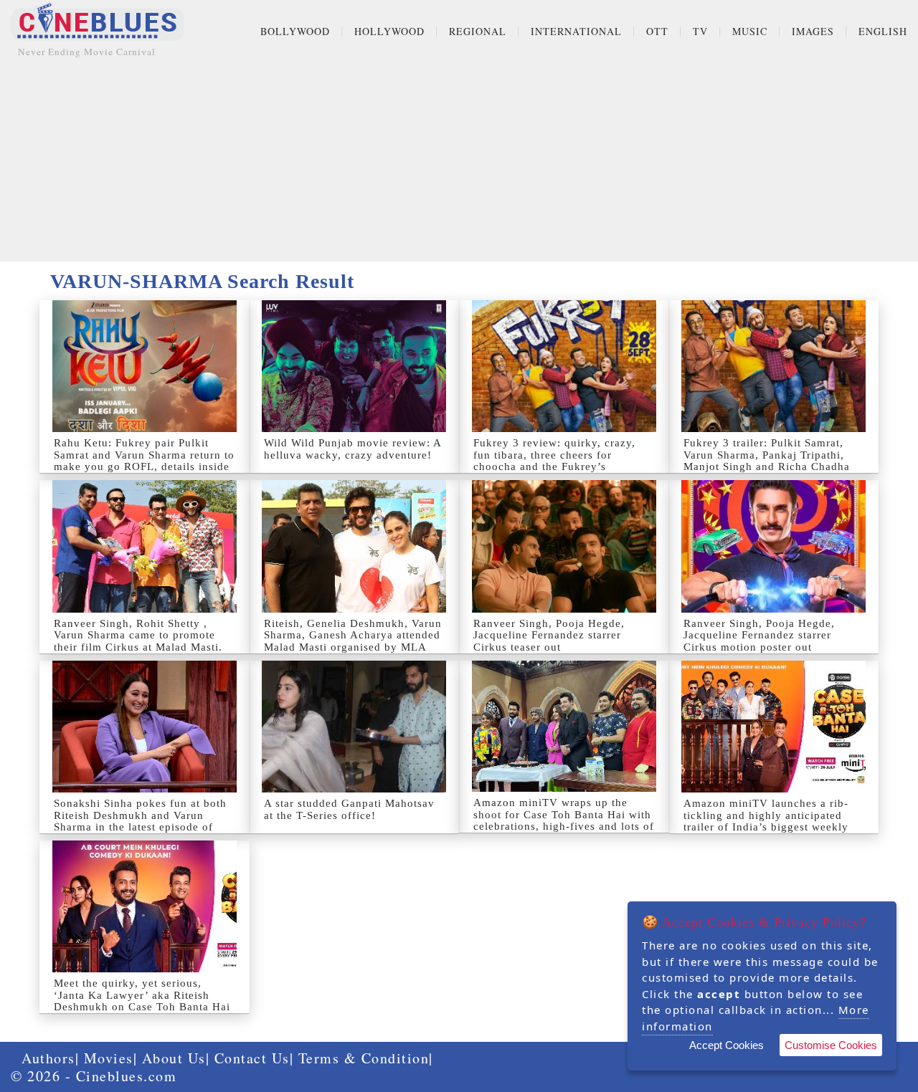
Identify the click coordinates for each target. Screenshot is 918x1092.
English (882, 31)
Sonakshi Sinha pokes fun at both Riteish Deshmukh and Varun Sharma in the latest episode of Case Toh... (140, 821)
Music (749, 31)
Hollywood (389, 31)
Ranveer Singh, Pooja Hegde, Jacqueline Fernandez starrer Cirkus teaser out (549, 635)
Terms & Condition (364, 1058)
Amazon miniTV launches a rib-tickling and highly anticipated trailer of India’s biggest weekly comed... (765, 821)
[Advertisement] (459, 161)
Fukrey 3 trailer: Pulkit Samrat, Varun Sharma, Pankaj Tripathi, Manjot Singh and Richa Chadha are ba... (766, 460)
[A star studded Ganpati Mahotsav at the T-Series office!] (354, 726)
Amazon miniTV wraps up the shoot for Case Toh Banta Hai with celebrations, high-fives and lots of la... (563, 820)
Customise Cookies (831, 1045)
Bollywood (295, 31)
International (576, 31)
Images (813, 31)
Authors (48, 1058)
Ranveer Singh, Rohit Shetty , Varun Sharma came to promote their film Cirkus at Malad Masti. (138, 635)
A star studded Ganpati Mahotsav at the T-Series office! (349, 809)
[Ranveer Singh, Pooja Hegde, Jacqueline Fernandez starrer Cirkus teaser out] (564, 546)
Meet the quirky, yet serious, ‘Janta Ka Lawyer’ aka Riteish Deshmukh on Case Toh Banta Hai (142, 994)
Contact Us (252, 1058)
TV (700, 31)
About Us (174, 1058)
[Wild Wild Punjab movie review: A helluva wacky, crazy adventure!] (354, 366)
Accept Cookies (726, 1045)
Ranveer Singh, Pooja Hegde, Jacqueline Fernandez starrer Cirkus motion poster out (759, 635)
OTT (657, 31)
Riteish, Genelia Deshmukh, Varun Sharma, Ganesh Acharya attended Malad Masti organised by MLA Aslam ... (353, 641)
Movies (108, 1058)
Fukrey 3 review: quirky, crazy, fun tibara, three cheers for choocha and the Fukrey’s (554, 454)
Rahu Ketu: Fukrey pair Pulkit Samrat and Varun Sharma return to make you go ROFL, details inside (144, 454)
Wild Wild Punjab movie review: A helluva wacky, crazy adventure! (352, 449)
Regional (477, 31)
